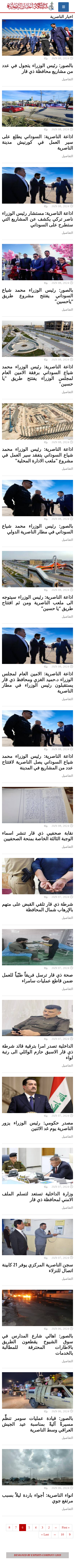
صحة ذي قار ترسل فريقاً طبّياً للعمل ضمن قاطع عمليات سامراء (37, 978)
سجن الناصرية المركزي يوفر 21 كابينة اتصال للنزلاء (37, 1268)
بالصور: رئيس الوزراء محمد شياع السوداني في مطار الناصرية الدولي (37, 529)
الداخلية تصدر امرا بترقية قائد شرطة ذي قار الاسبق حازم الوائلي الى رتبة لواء (37, 1051)
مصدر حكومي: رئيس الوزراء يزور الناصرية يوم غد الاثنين (37, 1126)
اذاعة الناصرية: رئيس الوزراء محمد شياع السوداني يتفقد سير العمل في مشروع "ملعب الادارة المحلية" (37, 455)
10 (61, 1534)
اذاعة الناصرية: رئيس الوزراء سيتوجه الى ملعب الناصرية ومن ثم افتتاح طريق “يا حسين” (37, 602)
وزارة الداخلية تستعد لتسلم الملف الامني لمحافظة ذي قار (37, 1196)
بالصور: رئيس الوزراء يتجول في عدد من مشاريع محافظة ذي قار (37, 68)
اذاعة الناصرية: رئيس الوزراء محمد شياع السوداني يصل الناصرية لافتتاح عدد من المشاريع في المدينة (37, 762)
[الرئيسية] (30, 6)
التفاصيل (67, 79)
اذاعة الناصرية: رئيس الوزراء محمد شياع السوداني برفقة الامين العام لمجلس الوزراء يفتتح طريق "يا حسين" (37, 375)
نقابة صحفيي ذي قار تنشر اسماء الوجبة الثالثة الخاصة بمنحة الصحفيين (37, 836)
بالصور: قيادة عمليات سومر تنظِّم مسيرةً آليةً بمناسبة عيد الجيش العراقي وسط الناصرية (37, 1424)
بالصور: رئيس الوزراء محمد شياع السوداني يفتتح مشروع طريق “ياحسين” (37, 295)
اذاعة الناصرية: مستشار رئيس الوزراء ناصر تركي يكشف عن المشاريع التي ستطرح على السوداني (37, 219)
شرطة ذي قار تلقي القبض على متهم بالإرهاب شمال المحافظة (37, 907)
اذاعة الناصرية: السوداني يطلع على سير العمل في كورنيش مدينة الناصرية (37, 142)
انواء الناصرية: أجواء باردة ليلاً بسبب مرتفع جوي (37, 1498)
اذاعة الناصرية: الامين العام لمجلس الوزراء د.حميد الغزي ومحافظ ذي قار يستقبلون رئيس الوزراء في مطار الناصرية (37, 682)
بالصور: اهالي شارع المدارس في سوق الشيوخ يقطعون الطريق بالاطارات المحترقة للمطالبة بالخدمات (37, 1344)
